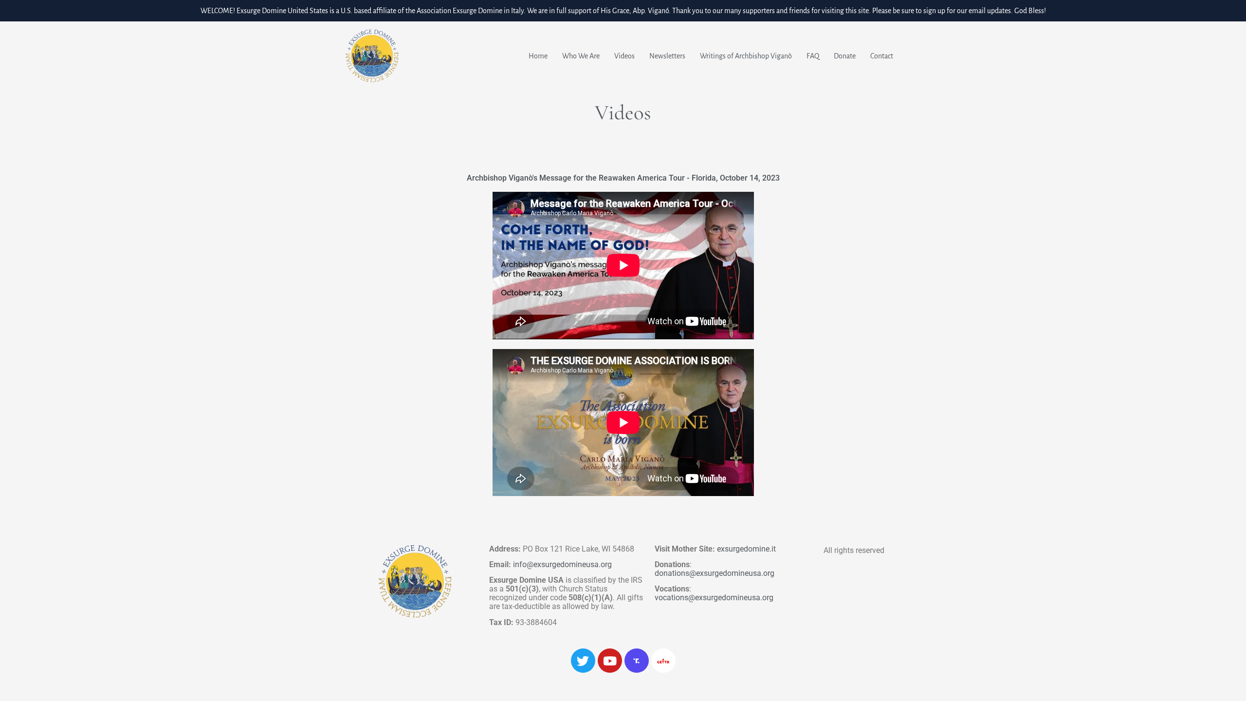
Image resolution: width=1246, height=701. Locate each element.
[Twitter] (583, 660)
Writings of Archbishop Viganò (746, 56)
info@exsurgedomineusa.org (562, 564)
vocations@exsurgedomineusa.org (714, 597)
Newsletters (667, 56)
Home (538, 56)
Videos (624, 56)
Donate (845, 56)
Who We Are (581, 56)
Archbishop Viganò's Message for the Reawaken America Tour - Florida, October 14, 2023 (623, 178)
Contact (881, 56)
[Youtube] (610, 660)
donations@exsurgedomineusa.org (714, 573)
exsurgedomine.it (746, 548)
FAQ (812, 56)
